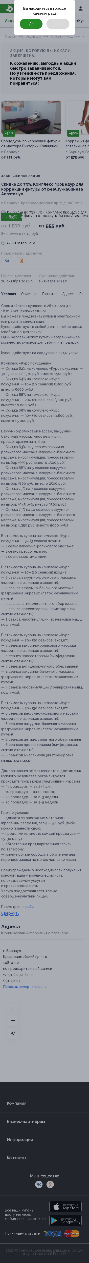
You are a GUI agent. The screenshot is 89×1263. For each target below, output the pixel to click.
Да (31, 24)
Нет (58, 24)
